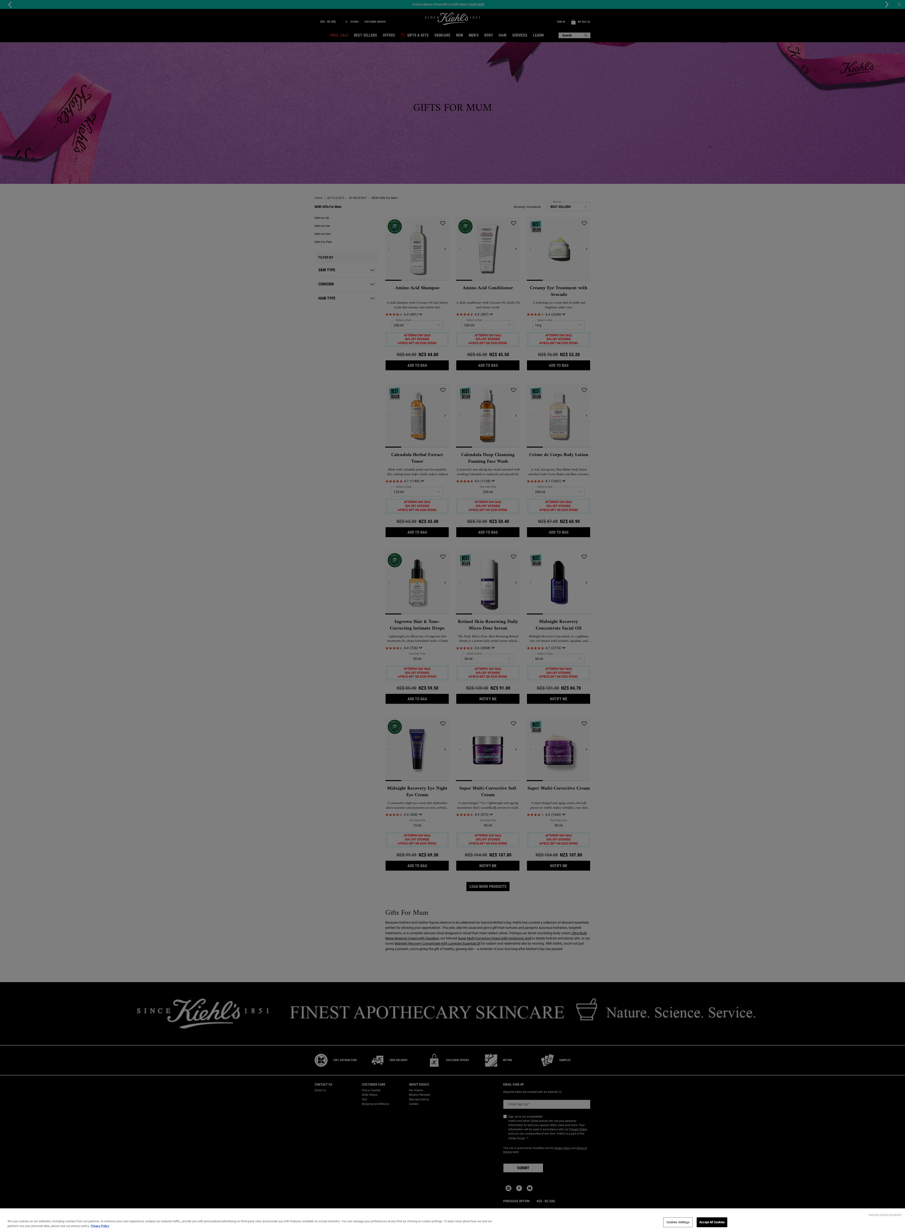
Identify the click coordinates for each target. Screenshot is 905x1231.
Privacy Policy (100, 1226)
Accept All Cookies (712, 1222)
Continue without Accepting (884, 1214)
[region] (452, 1219)
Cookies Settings (678, 1222)
